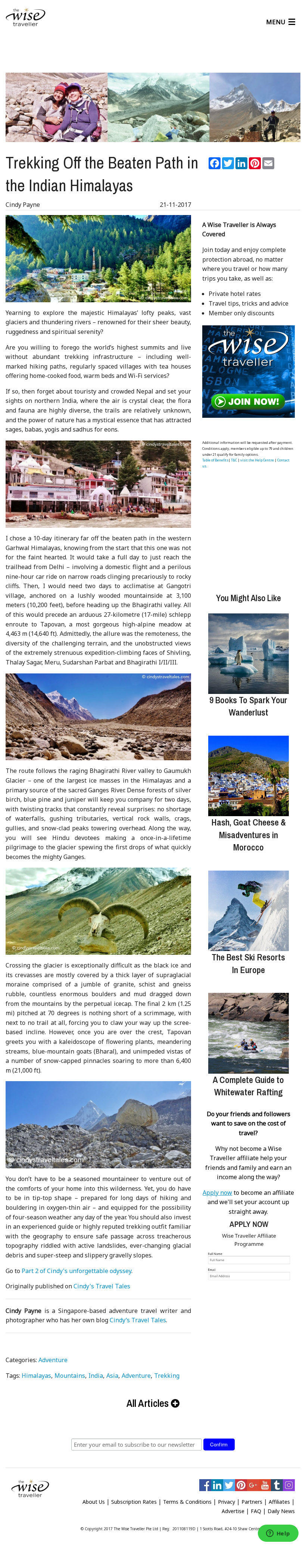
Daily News (281, 1511)
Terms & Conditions (187, 1501)
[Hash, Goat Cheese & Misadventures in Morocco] (248, 776)
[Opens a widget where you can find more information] (278, 1534)
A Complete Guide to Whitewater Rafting (248, 1086)
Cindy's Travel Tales (102, 1286)
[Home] (26, 17)
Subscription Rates (134, 1501)
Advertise (233, 1511)
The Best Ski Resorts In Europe (248, 963)
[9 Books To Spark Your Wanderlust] (248, 653)
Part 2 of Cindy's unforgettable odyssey (76, 1271)
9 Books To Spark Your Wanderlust (248, 706)
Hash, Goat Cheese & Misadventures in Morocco (248, 834)
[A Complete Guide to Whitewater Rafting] (248, 1033)
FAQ (256, 1511)
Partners (251, 1501)
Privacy (226, 1501)
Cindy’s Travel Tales (138, 1320)
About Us (93, 1501)
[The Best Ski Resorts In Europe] (248, 911)
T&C (234, 460)
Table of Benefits (215, 460)
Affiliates (279, 1501)
